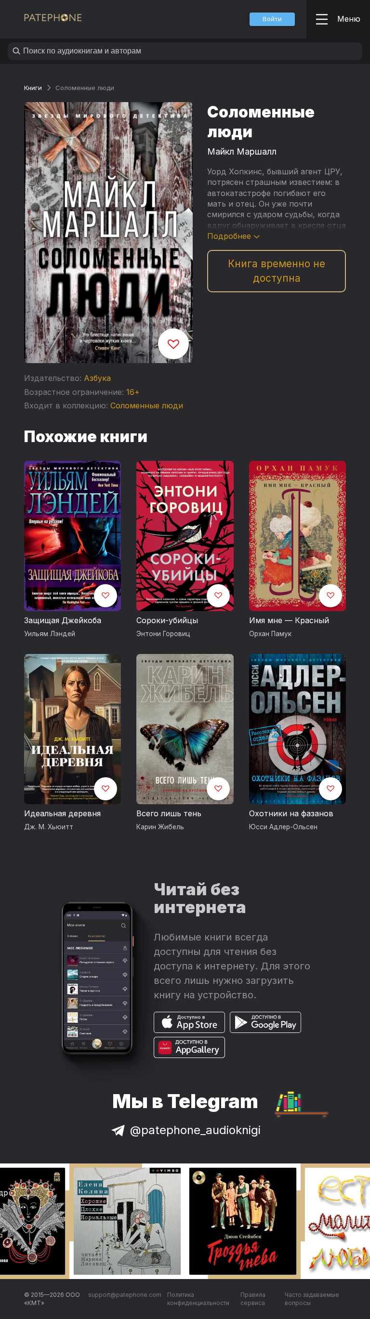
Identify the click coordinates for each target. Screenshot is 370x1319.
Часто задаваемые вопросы (312, 1299)
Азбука (97, 378)
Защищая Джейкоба (62, 620)
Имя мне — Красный (289, 620)
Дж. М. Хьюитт (48, 827)
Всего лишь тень (168, 813)
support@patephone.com (124, 1294)
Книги (33, 87)
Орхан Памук (270, 634)
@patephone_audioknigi (195, 1130)
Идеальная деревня (62, 813)
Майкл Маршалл (242, 151)
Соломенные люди (146, 405)
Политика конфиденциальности (198, 1299)
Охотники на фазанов (291, 813)
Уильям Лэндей (49, 634)
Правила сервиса (252, 1299)
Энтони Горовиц (163, 634)
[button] (272, 19)
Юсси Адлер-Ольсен (283, 827)
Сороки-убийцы (167, 620)
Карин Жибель (160, 827)
